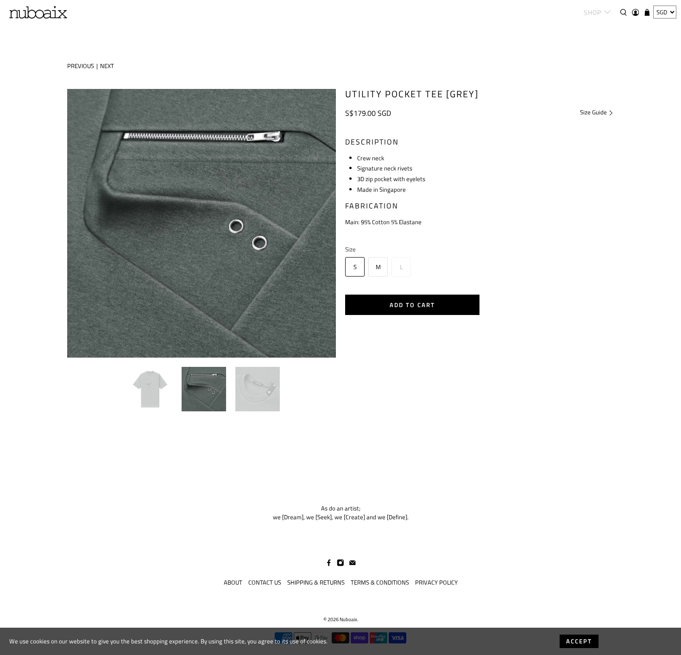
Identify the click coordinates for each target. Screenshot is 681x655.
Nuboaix (348, 619)
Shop (592, 12)
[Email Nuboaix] (352, 564)
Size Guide (594, 112)
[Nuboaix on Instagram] (340, 564)
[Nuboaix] (38, 12)
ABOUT (233, 582)
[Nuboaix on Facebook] (329, 564)
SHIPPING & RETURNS (316, 582)
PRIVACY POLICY (436, 582)
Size (350, 249)
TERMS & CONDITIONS (380, 582)
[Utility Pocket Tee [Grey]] (201, 223)
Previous (80, 66)
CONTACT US (264, 582)
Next (107, 66)
